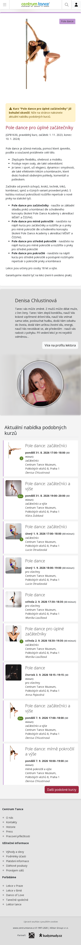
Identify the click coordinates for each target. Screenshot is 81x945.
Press (9, 831)
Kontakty (11, 822)
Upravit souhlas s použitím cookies (41, 921)
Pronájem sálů (15, 870)
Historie (10, 827)
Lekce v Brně (14, 890)
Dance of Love (15, 895)
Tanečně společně (17, 900)
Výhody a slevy (15, 852)
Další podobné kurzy (61, 790)
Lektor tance (13, 904)
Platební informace (17, 861)
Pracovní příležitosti (18, 836)
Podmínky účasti (16, 856)
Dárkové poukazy (16, 865)
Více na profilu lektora (60, 345)
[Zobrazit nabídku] (4, 4)
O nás (9, 817)
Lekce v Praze (14, 886)
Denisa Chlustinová (36, 300)
